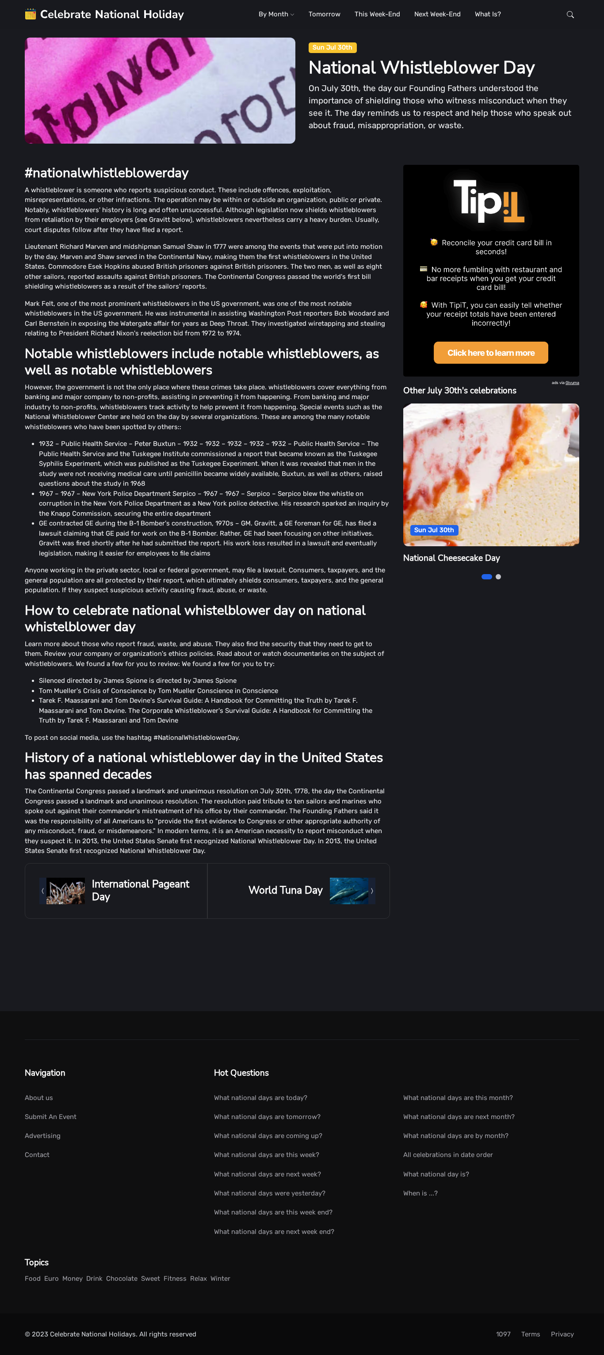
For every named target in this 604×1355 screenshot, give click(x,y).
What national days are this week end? (273, 1212)
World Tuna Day (285, 890)
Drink (94, 1279)
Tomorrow (324, 14)
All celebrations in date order (448, 1155)
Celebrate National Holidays (93, 1334)
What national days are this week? (266, 1155)
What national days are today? (260, 1098)
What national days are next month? (459, 1117)
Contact (37, 1155)
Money (72, 1279)
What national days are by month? (455, 1136)
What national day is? (436, 1174)
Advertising (43, 1136)
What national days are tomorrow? (267, 1117)
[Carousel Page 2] (498, 576)
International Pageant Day (140, 890)
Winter (220, 1279)
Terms (530, 1334)
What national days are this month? (458, 1098)
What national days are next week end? (274, 1232)
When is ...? (420, 1193)
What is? (488, 14)
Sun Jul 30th (332, 47)
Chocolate (122, 1279)
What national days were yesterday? (269, 1193)
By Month (274, 14)
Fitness (175, 1279)
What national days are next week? (267, 1174)
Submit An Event (50, 1117)
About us (39, 1098)
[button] (570, 14)
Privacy (562, 1334)
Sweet (150, 1279)
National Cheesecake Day (451, 558)
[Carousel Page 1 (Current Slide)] (487, 576)
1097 (503, 1334)
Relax (198, 1279)
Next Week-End (437, 14)
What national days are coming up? (268, 1136)
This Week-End (377, 14)
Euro (51, 1279)
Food (33, 1279)
